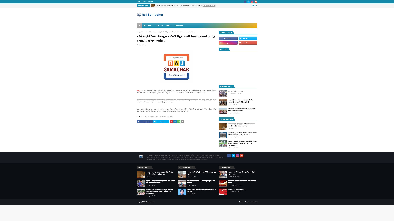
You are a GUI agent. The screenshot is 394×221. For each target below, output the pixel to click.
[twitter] (248, 1)
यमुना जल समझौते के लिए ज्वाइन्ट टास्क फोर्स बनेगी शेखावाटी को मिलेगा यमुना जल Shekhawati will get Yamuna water (242, 143)
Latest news (163, 117)
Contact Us (254, 202)
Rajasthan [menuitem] (147, 25)
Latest (156, 117)
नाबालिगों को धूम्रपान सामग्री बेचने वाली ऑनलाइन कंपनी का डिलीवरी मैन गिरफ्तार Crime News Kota (242, 134)
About (144, 2)
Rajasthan (144, 32)
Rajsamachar (142, 45)
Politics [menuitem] (159, 25)
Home (139, 2)
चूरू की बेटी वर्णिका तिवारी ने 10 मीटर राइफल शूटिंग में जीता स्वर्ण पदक (201, 182)
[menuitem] (139, 25)
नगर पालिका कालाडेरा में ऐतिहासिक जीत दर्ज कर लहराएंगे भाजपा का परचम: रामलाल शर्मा (241, 110)
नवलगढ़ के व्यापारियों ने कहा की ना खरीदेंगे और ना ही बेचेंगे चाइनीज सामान (241, 173)
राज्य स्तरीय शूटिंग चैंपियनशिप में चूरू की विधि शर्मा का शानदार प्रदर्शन (201, 173)
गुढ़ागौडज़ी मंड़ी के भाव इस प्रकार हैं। (237, 189)
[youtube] (255, 1)
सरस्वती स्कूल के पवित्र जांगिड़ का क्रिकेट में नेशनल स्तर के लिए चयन (201, 190)
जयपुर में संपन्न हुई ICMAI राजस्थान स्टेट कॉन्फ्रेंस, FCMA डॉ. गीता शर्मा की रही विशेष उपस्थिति (240, 101)
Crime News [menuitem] (179, 25)
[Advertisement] (238, 67)
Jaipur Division (149, 117)
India (142, 117)
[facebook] (245, 1)
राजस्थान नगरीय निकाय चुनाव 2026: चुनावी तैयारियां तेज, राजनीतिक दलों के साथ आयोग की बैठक (179, 5)
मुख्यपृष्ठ (138, 32)
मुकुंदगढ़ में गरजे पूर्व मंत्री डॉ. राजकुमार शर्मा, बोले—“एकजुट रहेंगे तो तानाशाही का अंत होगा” (160, 182)
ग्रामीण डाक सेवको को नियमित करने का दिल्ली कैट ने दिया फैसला (242, 182)
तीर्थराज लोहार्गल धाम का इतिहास (236, 91)
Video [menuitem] (168, 25)
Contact (150, 2)
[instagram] (252, 1)
